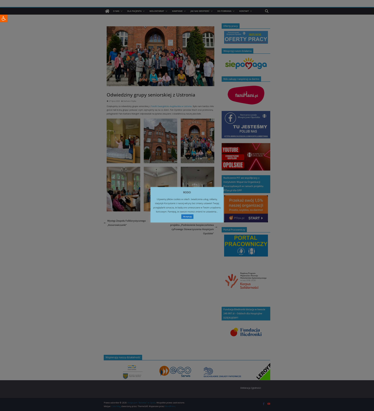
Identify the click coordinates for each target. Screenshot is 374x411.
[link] (4, 18)
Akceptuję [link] (187, 216)
